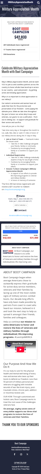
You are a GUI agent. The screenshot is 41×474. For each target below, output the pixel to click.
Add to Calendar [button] (20, 205)
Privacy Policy (25, 469)
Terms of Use (16, 469)
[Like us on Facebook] (14, 454)
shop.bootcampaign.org (14, 189)
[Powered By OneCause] (20, 463)
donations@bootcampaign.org (20, 215)
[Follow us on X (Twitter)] (27, 454)
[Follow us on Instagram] (20, 454)
